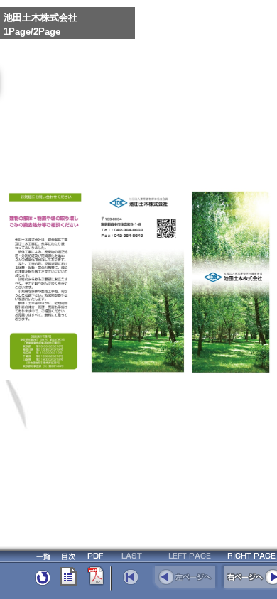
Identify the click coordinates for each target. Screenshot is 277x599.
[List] (42, 587)
